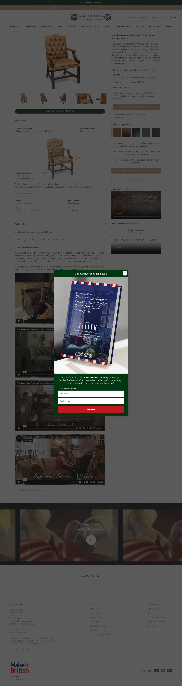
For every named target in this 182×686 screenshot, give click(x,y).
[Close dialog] (125, 273)
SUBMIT (91, 409)
